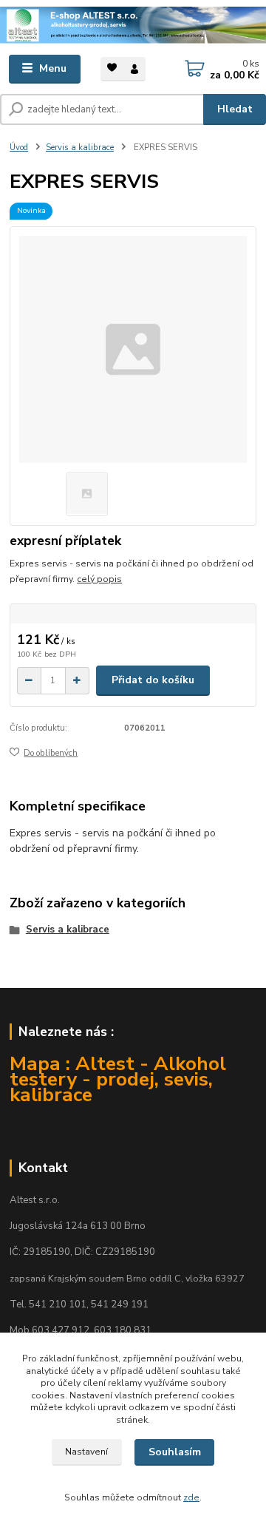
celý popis (99, 579)
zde (191, 1497)
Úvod (19, 147)
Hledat (235, 109)
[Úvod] (133, 25)
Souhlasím (175, 1452)
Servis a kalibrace (80, 147)
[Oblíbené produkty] (111, 67)
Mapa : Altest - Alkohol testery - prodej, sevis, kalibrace (118, 1079)
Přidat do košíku (153, 680)
